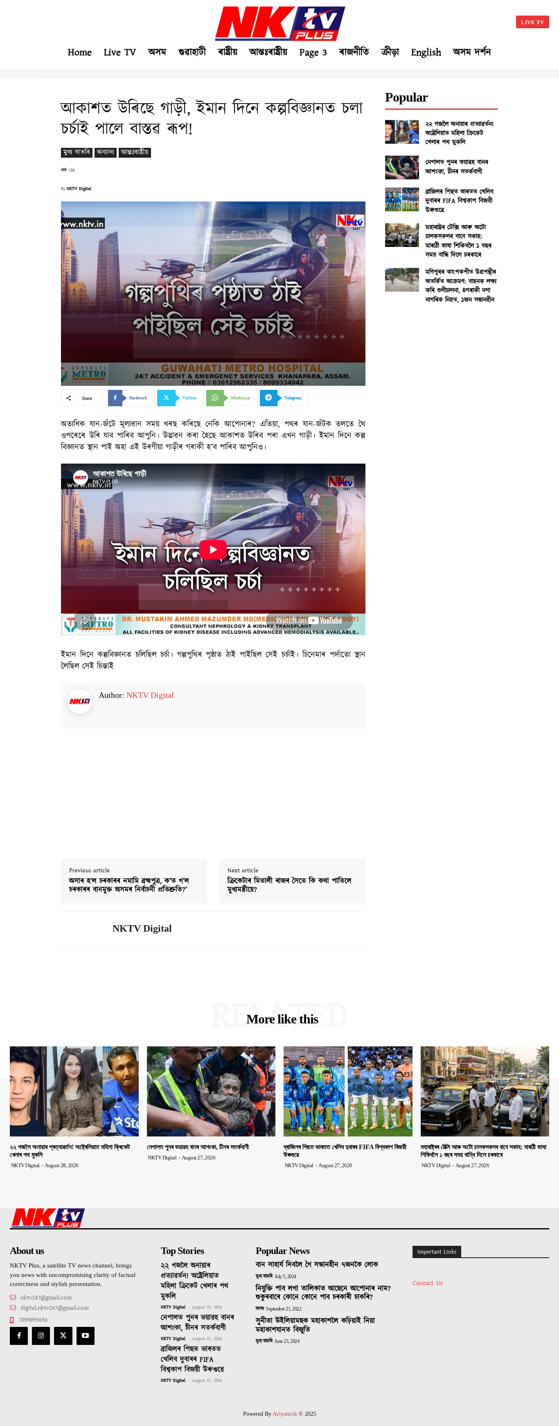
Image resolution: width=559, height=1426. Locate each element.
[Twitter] (63, 1336)
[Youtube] (86, 1336)
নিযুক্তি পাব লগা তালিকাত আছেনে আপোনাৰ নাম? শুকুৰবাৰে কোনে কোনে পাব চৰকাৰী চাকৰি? (323, 1293)
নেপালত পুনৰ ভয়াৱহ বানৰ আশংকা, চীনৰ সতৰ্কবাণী (457, 167)
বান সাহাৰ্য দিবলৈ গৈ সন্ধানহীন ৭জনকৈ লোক (317, 1265)
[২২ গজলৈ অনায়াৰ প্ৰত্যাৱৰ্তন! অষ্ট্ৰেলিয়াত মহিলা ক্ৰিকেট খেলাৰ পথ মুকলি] (402, 132)
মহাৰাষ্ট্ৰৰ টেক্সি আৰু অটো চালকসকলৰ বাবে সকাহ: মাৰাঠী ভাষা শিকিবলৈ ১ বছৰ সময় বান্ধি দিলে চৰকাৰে (458, 241)
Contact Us (427, 1283)
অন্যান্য (105, 152)
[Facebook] (19, 1336)
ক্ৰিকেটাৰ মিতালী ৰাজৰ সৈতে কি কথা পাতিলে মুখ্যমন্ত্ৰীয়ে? (290, 886)
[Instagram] (41, 1336)
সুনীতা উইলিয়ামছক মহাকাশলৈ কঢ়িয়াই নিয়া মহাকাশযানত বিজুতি (315, 1325)
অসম (260, 1309)
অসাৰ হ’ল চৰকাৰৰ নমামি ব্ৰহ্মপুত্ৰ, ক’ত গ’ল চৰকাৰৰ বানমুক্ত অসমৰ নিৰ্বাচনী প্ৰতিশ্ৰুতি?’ (129, 886)
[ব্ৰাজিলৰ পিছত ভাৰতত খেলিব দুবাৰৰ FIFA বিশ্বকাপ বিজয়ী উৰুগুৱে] (402, 199)
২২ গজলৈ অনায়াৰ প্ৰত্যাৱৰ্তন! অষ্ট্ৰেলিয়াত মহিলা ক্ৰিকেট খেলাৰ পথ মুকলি (460, 133)
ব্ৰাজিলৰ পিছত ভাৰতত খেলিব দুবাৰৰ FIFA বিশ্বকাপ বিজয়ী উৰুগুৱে (460, 201)
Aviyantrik (286, 1414)
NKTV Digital (79, 189)
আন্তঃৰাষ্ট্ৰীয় (135, 152)
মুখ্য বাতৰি (76, 152)
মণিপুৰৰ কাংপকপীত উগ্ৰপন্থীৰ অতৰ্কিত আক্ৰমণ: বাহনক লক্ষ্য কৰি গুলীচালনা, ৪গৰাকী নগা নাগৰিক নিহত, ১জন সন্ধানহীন (461, 285)
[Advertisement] (88, 20)
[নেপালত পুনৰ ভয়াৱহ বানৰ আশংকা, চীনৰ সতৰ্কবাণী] (402, 167)
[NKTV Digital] (80, 929)
